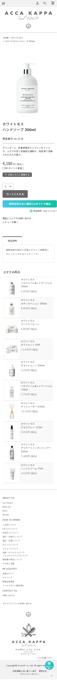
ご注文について (9, 524)
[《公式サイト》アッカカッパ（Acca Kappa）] (28, 13)
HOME (6, 37)
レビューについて (10, 548)
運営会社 (43, 671)
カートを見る (45, 3)
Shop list (7, 506)
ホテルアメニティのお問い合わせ (17, 603)
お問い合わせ (8, 595)
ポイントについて (10, 544)
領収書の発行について (12, 559)
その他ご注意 (8, 563)
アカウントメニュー (37, 3)
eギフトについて (10, 528)
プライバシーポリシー (29, 674)
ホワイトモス (17, 37)
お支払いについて (10, 532)
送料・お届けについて (12, 536)
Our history (8, 502)
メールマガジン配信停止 (13, 585)
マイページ (7, 577)
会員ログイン (8, 573)
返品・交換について (11, 540)
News (5, 510)
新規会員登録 (8, 581)
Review (6, 514)
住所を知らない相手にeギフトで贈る (30, 204)
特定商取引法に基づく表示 (24, 671)
